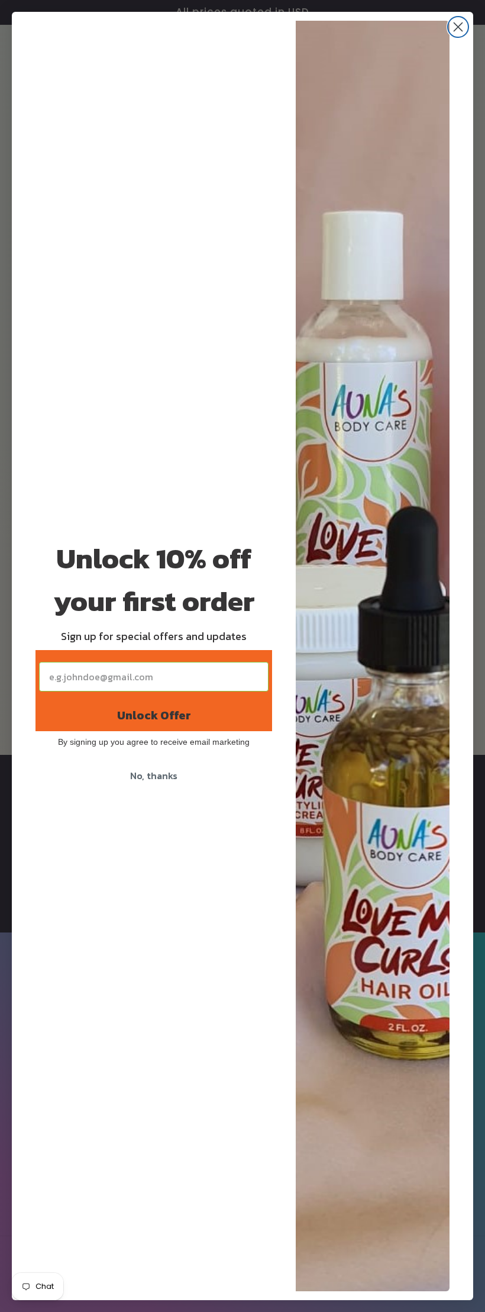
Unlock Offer (154, 715)
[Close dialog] (458, 27)
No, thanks (153, 775)
